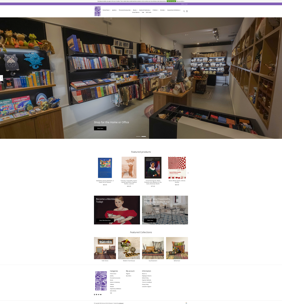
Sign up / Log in (184, 4)
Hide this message (171, 1)
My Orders (128, 276)
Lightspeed (121, 303)
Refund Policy (145, 278)
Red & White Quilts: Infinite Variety (177, 181)
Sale (143, 12)
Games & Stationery (115, 282)
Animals (112, 286)
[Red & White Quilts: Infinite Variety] (177, 168)
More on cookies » (180, 1)
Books (111, 280)
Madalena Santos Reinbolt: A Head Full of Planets (105, 181)
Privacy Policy (145, 284)
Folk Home (105, 261)
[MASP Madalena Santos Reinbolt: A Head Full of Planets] (105, 168)
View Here (100, 128)
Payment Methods (146, 280)
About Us (144, 273)
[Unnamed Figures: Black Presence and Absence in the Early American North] (153, 168)
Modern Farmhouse (129, 261)
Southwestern (153, 261)
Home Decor (113, 273)
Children (112, 284)
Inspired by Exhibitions (115, 288)
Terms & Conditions (147, 282)
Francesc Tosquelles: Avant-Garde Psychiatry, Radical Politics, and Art (129, 182)
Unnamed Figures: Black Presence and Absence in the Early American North (153, 182)
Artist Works (113, 291)
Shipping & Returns (146, 276)
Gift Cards (148, 12)
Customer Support (146, 286)
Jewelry (111, 276)
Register (128, 273)
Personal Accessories (115, 278)
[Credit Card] (186, 303)
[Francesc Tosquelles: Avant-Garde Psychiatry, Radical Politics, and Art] (129, 168)
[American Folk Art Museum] (97, 11)
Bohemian (177, 261)
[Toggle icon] (184, 11)
